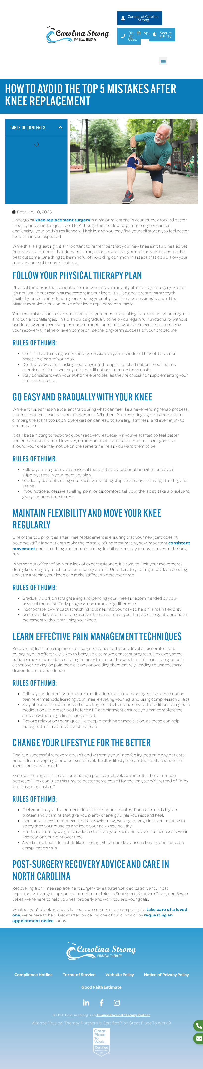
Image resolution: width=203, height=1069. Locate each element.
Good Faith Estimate (101, 987)
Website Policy (119, 974)
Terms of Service (79, 974)
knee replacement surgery (62, 219)
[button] (163, 61)
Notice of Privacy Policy (166, 974)
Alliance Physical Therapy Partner (123, 1015)
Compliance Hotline (33, 974)
